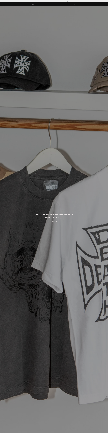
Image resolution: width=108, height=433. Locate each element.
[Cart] (77, 4)
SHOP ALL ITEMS (54, 221)
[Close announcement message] (106, 1)
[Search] (75, 4)
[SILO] (33, 4)
